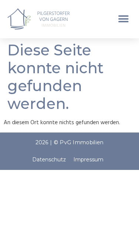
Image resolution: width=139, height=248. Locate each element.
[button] (123, 19)
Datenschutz (49, 159)
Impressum (88, 159)
